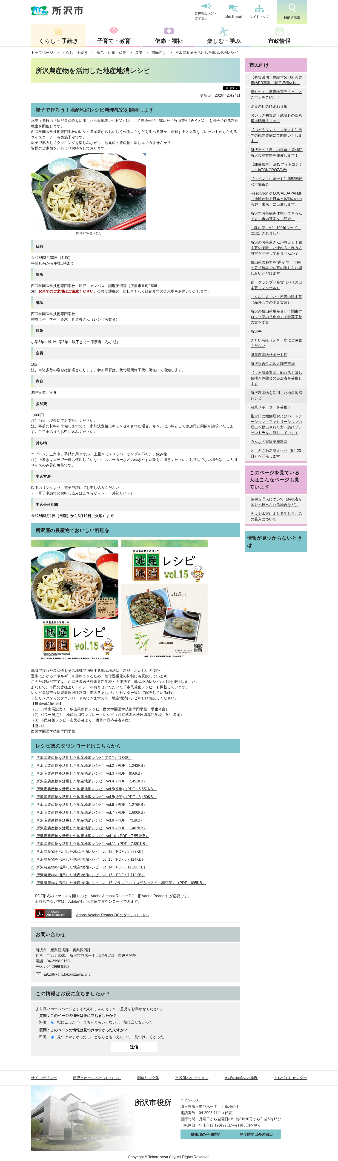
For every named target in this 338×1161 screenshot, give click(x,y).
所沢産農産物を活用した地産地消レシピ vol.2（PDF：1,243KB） (91, 765)
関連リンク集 (148, 1078)
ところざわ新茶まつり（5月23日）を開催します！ (276, 453)
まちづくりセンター (290, 1078)
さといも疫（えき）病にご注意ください (276, 343)
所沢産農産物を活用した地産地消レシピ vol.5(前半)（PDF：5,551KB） (96, 789)
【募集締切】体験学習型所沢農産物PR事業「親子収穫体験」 (276, 80)
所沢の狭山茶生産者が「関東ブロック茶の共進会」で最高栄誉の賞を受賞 (276, 316)
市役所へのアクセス (191, 1078)
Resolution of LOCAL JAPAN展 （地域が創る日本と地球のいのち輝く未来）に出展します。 (276, 198)
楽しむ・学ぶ (224, 41)
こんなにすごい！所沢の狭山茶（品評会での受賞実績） (276, 299)
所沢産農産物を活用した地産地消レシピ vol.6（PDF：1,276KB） (91, 805)
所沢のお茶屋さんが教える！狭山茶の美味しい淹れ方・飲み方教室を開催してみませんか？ (276, 247)
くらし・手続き (58, 41)
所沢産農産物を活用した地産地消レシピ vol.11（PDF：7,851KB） (92, 844)
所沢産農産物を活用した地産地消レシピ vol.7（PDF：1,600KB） (91, 812)
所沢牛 (256, 331)
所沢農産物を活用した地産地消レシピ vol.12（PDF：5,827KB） (90, 852)
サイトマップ (259, 16)
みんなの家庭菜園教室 (269, 442)
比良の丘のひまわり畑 (269, 106)
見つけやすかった (72, 1037)
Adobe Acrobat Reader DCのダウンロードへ (112, 915)
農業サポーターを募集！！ (273, 407)
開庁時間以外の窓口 (256, 1134)
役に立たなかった (138, 1022)
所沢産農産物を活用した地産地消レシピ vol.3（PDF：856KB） (90, 773)
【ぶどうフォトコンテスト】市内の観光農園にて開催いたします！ (276, 135)
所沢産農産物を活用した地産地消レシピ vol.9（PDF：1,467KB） (91, 828)
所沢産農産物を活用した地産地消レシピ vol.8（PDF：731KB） (90, 820)
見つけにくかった (149, 1037)
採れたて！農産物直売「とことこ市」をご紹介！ (276, 94)
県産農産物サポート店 (269, 355)
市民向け (159, 53)
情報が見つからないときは (274, 541)
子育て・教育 (114, 41)
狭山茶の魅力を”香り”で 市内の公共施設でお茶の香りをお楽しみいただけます (276, 267)
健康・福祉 (169, 41)
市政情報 (279, 41)
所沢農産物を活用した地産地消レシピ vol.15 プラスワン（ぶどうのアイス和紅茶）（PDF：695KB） (121, 883)
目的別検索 (292, 17)
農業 (139, 53)
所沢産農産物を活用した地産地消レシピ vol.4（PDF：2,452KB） (91, 781)
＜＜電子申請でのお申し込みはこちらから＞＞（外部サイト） (82, 493)
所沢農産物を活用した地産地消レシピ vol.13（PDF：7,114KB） (90, 859)
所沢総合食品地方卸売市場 (273, 364)
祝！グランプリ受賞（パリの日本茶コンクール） (276, 285)
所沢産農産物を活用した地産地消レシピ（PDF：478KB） (84, 758)
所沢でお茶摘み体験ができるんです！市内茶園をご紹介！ (276, 216)
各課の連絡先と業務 (241, 1078)
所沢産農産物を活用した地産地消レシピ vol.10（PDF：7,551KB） (92, 836)
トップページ (42, 53)
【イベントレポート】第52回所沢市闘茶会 (277, 181)
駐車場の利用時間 (206, 1134)
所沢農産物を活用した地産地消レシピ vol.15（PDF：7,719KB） (90, 875)
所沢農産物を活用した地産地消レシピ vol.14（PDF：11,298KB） (91, 867)
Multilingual (233, 16)
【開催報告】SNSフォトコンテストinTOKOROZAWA (277, 167)
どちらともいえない (99, 1022)
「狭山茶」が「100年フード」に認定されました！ (276, 230)
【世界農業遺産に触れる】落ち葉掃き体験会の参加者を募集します (276, 378)
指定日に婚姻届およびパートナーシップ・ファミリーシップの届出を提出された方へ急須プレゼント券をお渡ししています (276, 424)
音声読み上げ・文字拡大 (206, 16)
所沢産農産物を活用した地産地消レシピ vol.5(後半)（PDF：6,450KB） (96, 797)
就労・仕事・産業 (111, 53)
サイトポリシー (44, 1078)
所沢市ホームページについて (97, 1078)
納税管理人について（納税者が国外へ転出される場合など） (276, 502)
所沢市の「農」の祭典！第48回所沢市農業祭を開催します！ (277, 152)
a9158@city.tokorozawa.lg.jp (67, 974)
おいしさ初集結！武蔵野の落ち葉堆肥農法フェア (276, 118)
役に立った (66, 1022)
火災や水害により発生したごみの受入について (276, 516)
